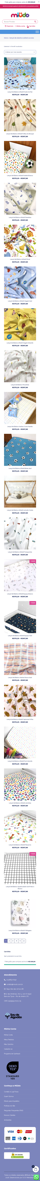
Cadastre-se (8, 1049)
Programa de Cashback (12, 1054)
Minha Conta (8, 1035)
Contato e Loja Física (11, 1092)
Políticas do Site (9, 1106)
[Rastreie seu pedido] (5, 26)
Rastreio (10, 26)
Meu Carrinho (8, 1044)
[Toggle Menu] (37, 32)
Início (6, 38)
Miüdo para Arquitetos (11, 1101)
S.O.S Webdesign (29, 1177)
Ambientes (7, 1120)
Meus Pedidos (9, 1039)
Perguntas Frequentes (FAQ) (13, 1110)
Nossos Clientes (9, 1115)
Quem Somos (9, 1096)
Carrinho (32, 26)
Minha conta (20, 26)
